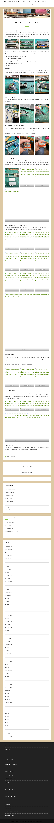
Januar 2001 (7, 733)
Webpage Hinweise (9, 509)
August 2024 (7, 564)
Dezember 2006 (8, 702)
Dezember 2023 (8, 575)
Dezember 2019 (8, 621)
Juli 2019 (7, 630)
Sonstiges (7, 504)
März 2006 (7, 713)
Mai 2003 (7, 722)
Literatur (43, 1)
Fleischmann (19, 458)
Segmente (29, 1)
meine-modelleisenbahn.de (11, 752)
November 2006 (8, 705)
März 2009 (7, 667)
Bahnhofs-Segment (9, 492)
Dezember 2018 (8, 644)
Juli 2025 (7, 552)
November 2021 (8, 595)
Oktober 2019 (8, 624)
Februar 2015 (8, 653)
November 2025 (8, 549)
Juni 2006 (7, 710)
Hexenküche (37, 1)
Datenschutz (8, 749)
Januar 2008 (7, 682)
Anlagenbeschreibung (10, 489)
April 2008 (7, 673)
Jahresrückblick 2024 (9, 534)
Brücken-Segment (9, 495)
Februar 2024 (8, 569)
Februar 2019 (8, 638)
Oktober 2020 (8, 613)
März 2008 (7, 676)
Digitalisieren (13, 458)
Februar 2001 (8, 731)
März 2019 (7, 636)
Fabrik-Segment (8, 498)
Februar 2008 (8, 679)
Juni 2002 (7, 725)
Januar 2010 (7, 659)
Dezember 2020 (8, 607)
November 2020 (8, 610)
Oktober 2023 (8, 578)
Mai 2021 (7, 598)
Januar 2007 (7, 699)
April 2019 (7, 633)
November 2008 (8, 670)
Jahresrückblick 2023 (30, 31)
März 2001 (7, 728)
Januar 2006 (7, 716)
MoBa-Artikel (24, 5)
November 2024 (8, 558)
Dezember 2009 (8, 661)
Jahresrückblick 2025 (9, 522)
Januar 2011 (7, 656)
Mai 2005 (7, 719)
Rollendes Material (10, 456)
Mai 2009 (7, 664)
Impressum (7, 745)
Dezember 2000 (8, 736)
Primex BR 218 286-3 (9, 528)
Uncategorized (8, 507)
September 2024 (8, 561)
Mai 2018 (7, 647)
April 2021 (7, 601)
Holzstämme (8, 525)
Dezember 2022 (8, 587)
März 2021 (7, 604)
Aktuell (23, 1)
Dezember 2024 (8, 555)
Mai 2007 (7, 693)
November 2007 (8, 687)
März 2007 (7, 696)
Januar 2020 (7, 618)
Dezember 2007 (8, 684)
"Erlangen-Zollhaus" (11, 2)
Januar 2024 (7, 572)
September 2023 (8, 581)
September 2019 (8, 627)
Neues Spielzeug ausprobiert (11, 531)
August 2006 (7, 708)
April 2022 (7, 589)
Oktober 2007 (8, 690)
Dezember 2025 (8, 546)
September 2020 (8, 615)
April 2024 (7, 566)
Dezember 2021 (8, 592)
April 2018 (7, 650)
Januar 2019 (7, 641)
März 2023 (7, 584)
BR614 (7, 458)
